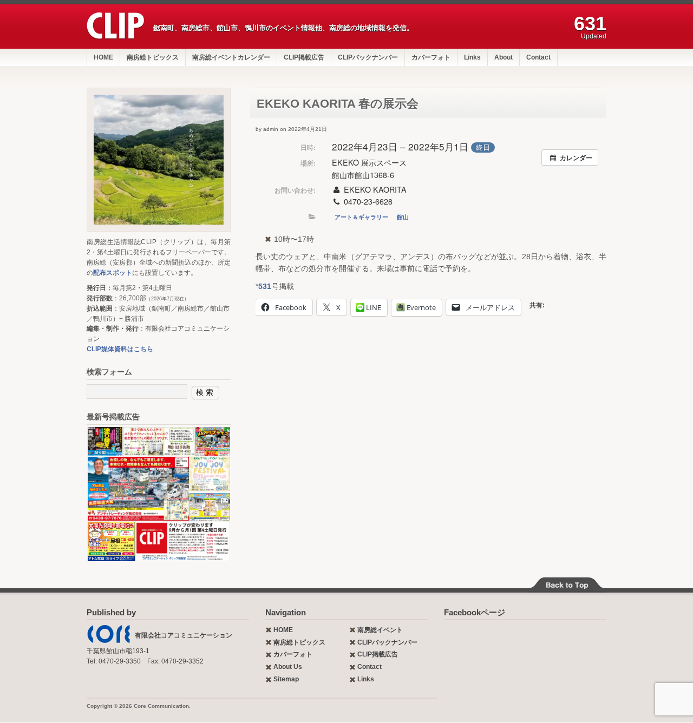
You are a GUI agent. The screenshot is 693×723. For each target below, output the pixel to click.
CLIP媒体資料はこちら (120, 349)
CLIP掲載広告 (304, 57)
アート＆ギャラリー (361, 216)
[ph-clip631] (159, 160)
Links (472, 57)
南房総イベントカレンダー (231, 57)
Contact (538, 57)
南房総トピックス (153, 57)
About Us (287, 667)
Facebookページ (474, 612)
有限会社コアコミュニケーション (183, 635)
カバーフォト (430, 57)
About (503, 57)
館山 (403, 216)
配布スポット (112, 273)
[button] (104, 441)
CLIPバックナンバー (368, 57)
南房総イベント (380, 630)
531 (264, 286)
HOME (103, 57)
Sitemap (286, 679)
